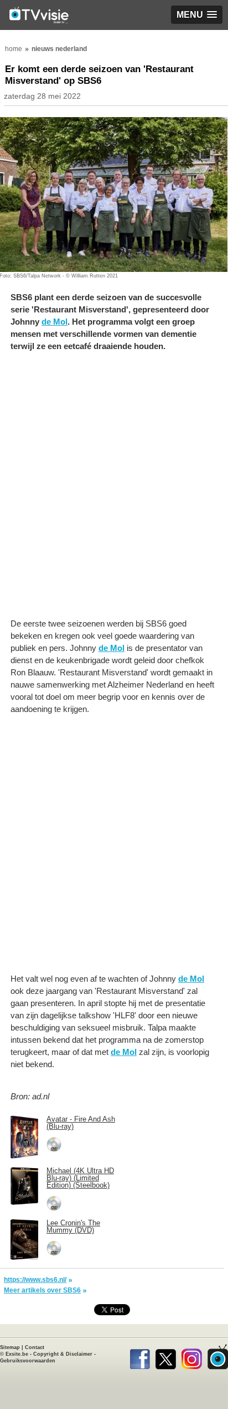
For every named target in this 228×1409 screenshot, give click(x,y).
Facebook (139, 1357)
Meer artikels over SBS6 (42, 1290)
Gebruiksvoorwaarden (27, 1360)
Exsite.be (17, 1354)
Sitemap (10, 1347)
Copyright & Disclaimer (62, 1354)
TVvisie (218, 1357)
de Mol (55, 321)
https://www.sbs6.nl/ (35, 1280)
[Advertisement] (114, 490)
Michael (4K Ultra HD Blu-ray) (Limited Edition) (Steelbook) (80, 1177)
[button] (196, 15)
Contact (34, 1347)
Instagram (192, 1357)
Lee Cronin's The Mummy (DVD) (73, 1226)
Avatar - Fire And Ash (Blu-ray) (80, 1122)
